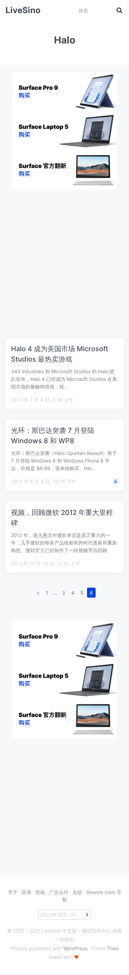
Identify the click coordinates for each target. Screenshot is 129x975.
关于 (13, 892)
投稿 (40, 892)
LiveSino (23, 10)
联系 (26, 892)
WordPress (75, 948)
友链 (77, 892)
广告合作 (58, 892)
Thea (112, 948)
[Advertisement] (64, 254)
